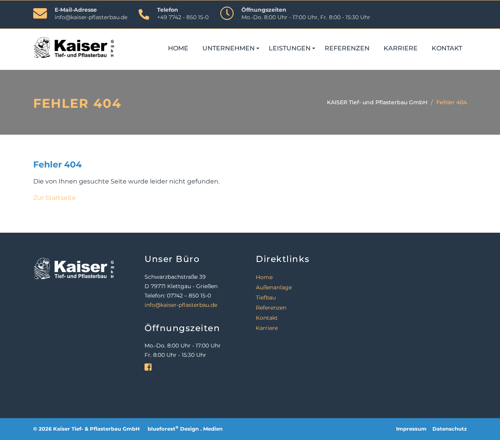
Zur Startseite (54, 197)
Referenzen (347, 48)
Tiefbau (266, 297)
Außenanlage (274, 287)
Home (178, 48)
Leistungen (290, 48)
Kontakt (447, 48)
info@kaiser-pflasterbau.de (91, 17)
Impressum (411, 429)
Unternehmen (228, 48)
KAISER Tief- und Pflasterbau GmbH (377, 102)
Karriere (401, 48)
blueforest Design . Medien (185, 429)
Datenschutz (449, 429)
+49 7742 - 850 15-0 (183, 17)
